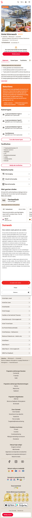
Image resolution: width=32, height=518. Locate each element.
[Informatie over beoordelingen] (18, 42)
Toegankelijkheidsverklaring (16, 421)
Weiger (15, 287)
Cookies (16, 431)
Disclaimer (16, 439)
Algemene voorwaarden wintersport (16, 454)
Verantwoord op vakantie (16, 414)
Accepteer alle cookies (15, 282)
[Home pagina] (2, 2)
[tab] (5, 60)
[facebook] (9, 462)
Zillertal (16, 399)
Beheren (15, 292)
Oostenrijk (16, 373)
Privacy (16, 429)
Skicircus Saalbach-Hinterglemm (16, 401)
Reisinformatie (16, 456)
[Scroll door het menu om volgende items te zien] (30, 60)
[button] (16, 12)
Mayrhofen (16, 388)
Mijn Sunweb (16, 449)
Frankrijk (16, 375)
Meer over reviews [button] (6, 195)
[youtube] (22, 462)
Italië (16, 378)
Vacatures (16, 416)
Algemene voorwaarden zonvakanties (16, 452)
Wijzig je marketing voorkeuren (16, 436)
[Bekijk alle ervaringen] (10, 42)
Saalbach (16, 391)
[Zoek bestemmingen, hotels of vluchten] (18, 2)
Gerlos (16, 386)
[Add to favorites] (28, 7)
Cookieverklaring (16, 434)
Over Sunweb (16, 411)
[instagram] (16, 462)
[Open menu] (29, 2)
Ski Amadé (16, 403)
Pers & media (16, 419)
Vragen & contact (16, 447)
